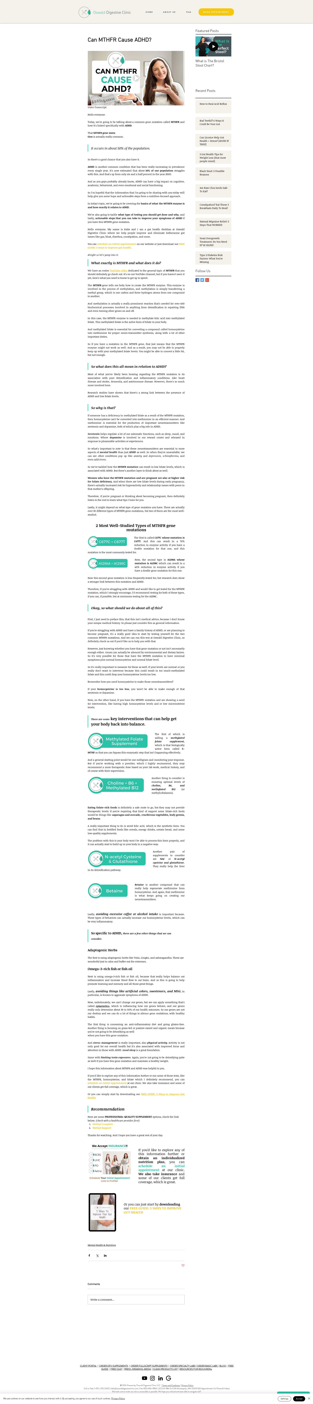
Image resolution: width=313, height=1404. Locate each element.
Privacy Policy (187, 1385)
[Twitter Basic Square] (202, 280)
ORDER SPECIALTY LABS (182, 1365)
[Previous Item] (200, 46)
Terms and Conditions (171, 1385)
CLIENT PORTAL (88, 1365)
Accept (299, 1398)
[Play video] (136, 78)
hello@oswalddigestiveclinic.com (124, 1388)
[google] (168, 1378)
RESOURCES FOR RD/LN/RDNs (195, 1369)
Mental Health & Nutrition (102, 1245)
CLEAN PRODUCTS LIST (165, 1369)
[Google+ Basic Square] (207, 280)
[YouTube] (144, 1378)
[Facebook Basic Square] (197, 280)
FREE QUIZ (116, 1369)
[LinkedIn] (160, 1378)
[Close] (309, 1398)
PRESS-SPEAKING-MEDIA (137, 1369)
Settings (284, 1398)
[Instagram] (152, 1378)
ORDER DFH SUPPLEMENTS (113, 1365)
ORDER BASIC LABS (207, 1365)
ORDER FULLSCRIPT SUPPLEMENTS (149, 1365)
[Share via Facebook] (89, 1255)
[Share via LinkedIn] (105, 1255)
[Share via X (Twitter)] (97, 1255)
